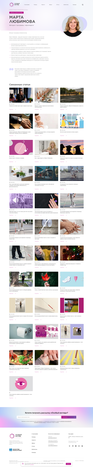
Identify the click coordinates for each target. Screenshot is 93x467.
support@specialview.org (52, 445)
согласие (32, 464)
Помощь (35, 4)
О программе (26, 4)
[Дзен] (75, 446)
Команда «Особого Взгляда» (23, 9)
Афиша (50, 4)
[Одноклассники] (79, 446)
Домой (11, 9)
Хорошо (68, 463)
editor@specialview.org (52, 437)
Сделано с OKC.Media (79, 460)
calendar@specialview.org (53, 441)
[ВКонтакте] (69, 446)
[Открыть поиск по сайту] (82, 4)
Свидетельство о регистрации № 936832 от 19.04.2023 (19, 461)
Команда (74, 4)
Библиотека (66, 4)
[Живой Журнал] (82, 446)
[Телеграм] (72, 446)
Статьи (57, 4)
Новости (43, 4)
